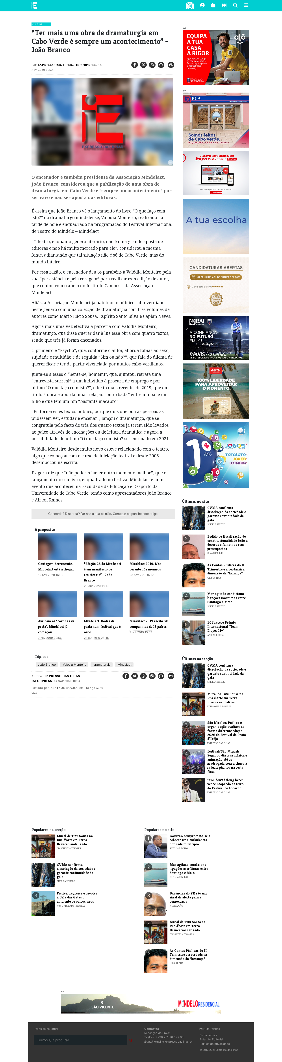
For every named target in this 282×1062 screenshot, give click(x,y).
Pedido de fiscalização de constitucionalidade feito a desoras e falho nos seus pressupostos (227, 542)
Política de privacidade (215, 1043)
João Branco (47, 664)
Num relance (211, 1028)
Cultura (37, 24)
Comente (119, 514)
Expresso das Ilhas (55, 65)
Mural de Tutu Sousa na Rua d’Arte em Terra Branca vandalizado (225, 698)
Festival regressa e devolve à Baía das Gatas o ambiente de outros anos (77, 897)
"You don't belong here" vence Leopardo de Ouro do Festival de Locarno (225, 784)
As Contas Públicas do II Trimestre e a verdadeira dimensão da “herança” (226, 569)
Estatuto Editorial (211, 1039)
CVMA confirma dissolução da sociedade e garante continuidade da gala (226, 513)
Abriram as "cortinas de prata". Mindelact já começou (56, 626)
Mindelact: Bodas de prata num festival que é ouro (102, 626)
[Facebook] (134, 65)
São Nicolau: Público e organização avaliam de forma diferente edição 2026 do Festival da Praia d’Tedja (226, 730)
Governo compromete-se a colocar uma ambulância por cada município (190, 840)
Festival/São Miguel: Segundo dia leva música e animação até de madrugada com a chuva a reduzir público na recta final (227, 761)
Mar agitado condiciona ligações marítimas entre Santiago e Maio (226, 597)
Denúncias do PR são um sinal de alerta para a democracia (188, 897)
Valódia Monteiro (74, 664)
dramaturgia (102, 664)
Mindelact (124, 664)
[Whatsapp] (152, 65)
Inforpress (85, 65)
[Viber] (152, 676)
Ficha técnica (208, 1035)
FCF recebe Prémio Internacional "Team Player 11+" (223, 626)
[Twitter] (143, 65)
